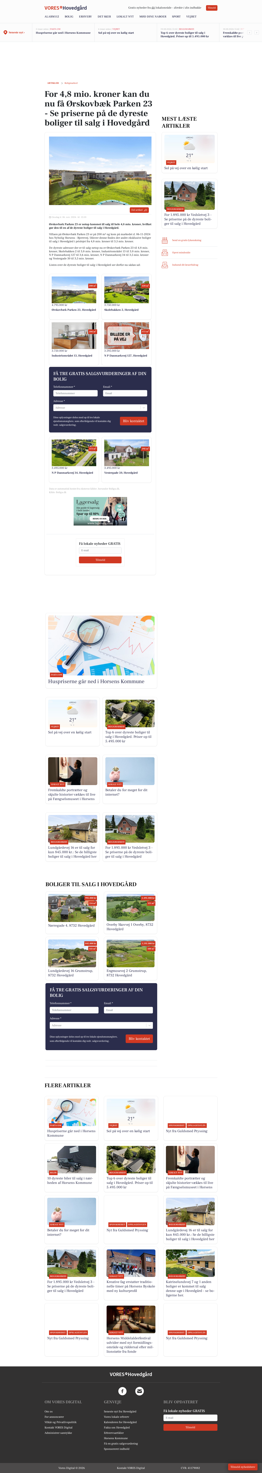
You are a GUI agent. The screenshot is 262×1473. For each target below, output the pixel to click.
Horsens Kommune (116, 1438)
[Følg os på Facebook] (122, 1391)
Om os (49, 1411)
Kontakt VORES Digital (59, 1427)
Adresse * (59, 401)
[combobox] (55, 407)
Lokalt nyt (125, 16)
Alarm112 (52, 16)
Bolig (69, 16)
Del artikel (137, 210)
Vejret (191, 16)
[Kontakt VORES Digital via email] (139, 1391)
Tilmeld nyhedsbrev (242, 1467)
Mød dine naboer (152, 16)
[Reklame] (100, 511)
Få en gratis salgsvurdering (121, 1443)
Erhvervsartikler (114, 1433)
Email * (107, 387)
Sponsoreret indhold (116, 1449)
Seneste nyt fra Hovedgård (120, 1411)
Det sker (104, 16)
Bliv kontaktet (133, 421)
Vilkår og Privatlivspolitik (60, 1422)
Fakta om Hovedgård (117, 1427)
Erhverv (85, 16)
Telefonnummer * (64, 387)
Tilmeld (212, 7)
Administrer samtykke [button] (58, 1433)
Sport (176, 16)
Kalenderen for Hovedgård (120, 1422)
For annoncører (54, 1417)
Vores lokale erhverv (116, 1417)
